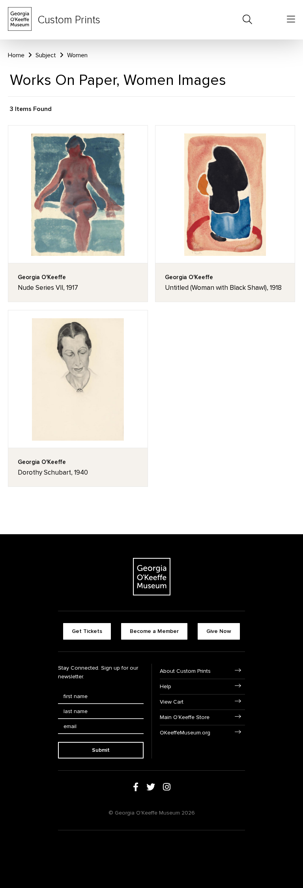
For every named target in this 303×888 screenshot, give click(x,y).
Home (16, 55)
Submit (101, 750)
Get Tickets (87, 631)
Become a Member (154, 631)
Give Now (218, 631)
